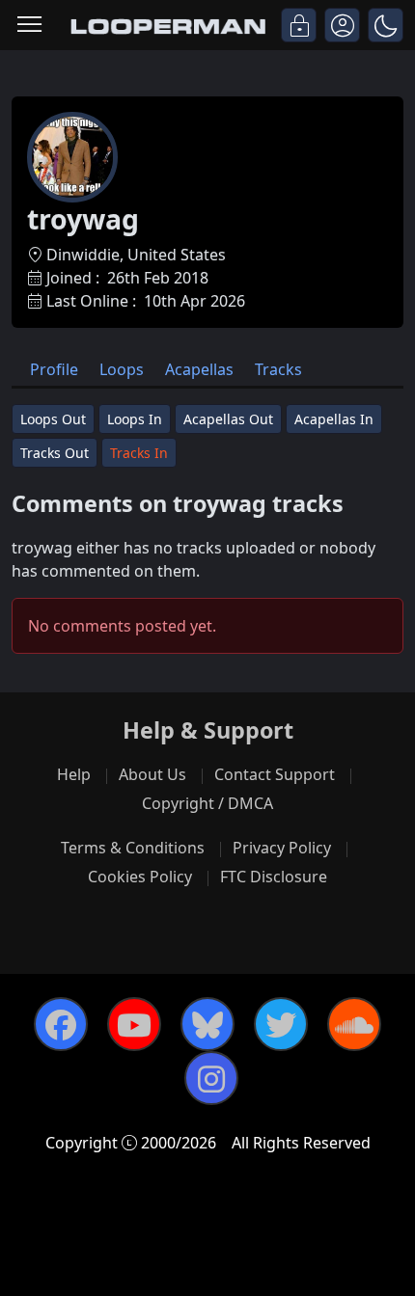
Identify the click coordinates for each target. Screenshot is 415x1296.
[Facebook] (61, 1024)
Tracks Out (54, 453)
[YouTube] (134, 1024)
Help (74, 774)
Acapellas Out (228, 419)
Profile (54, 369)
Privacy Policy (282, 847)
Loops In (134, 419)
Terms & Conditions (133, 847)
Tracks (278, 369)
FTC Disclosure (273, 876)
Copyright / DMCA (207, 803)
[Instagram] (211, 1078)
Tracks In (139, 453)
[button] (385, 25)
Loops (121, 369)
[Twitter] (281, 1024)
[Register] (342, 25)
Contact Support (274, 774)
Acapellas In (334, 419)
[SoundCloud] (354, 1024)
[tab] (54, 369)
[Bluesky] (207, 1024)
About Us (152, 774)
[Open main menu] (29, 25)
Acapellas (199, 369)
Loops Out (53, 419)
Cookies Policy (140, 876)
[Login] (299, 25)
